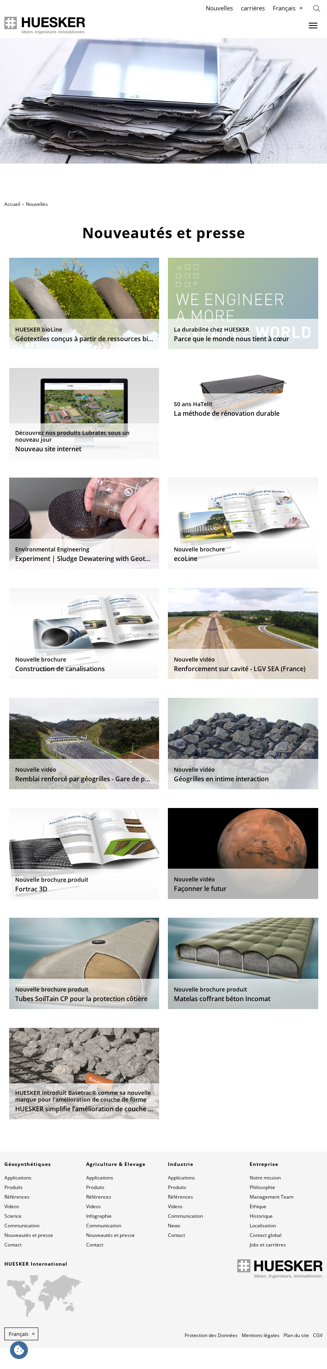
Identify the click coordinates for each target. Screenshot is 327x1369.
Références (17, 1196)
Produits (13, 1187)
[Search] (316, 8)
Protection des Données (211, 1335)
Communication (21, 1225)
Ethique (258, 1206)
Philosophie (262, 1187)
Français (284, 8)
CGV (318, 1335)
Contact (13, 1244)
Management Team (272, 1196)
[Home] (44, 25)
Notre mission (265, 1177)
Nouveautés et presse (28, 1235)
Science (13, 1216)
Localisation (263, 1225)
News (174, 1225)
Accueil (12, 204)
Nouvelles (219, 8)
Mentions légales (261, 1335)
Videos (11, 1206)
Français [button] (18, 1333)
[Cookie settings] (19, 1350)
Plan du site (296, 1335)
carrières (253, 8)
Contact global (266, 1235)
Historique (261, 1216)
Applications (18, 1177)
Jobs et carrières (268, 1244)
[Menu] (313, 25)
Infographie (99, 1216)
